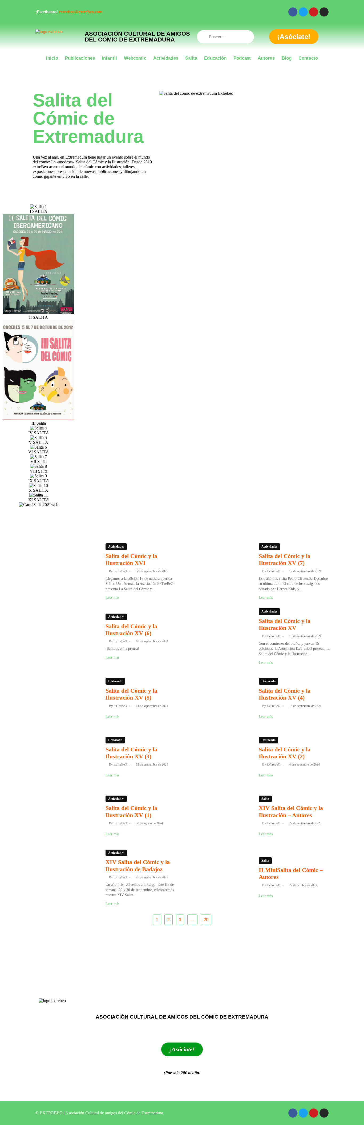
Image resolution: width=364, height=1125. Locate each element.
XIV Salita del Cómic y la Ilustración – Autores (291, 811)
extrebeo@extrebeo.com (80, 12)
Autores (266, 58)
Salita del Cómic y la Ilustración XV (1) (131, 811)
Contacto (308, 58)
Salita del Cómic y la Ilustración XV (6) (131, 629)
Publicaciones (80, 58)
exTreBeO (120, 571)
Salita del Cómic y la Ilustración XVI (131, 559)
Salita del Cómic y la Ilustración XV (284, 624)
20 (206, 919)
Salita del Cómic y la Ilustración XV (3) (131, 753)
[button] (182, 510)
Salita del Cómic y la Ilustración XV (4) (284, 694)
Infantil (109, 58)
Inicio (52, 58)
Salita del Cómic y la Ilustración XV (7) (284, 559)
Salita (191, 58)
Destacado (115, 681)
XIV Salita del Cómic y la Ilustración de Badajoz (138, 865)
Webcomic (135, 58)
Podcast (242, 58)
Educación (215, 58)
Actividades (165, 58)
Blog (287, 58)
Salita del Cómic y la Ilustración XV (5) (131, 694)
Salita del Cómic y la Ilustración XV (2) (284, 753)
